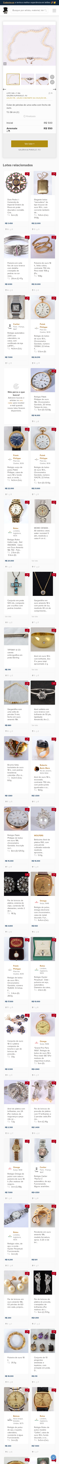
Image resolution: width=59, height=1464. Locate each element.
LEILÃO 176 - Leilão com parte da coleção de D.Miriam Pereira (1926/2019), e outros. (26, 98)
